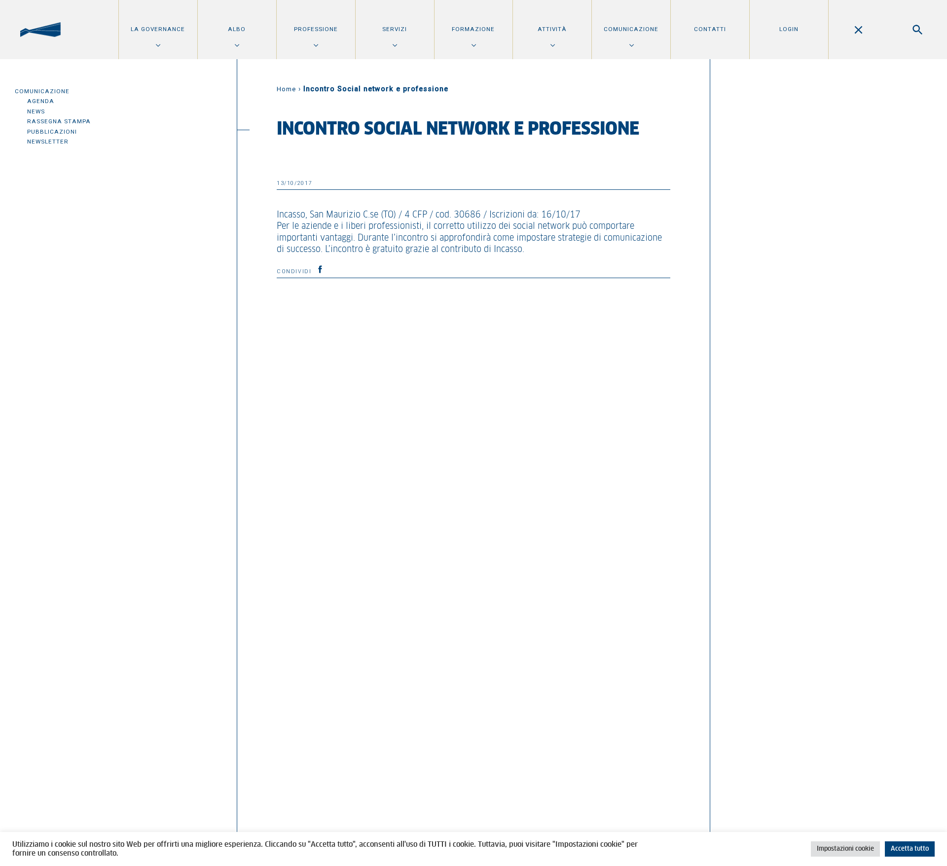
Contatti (710, 29)
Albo (237, 29)
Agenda (40, 101)
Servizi (394, 29)
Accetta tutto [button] (910, 849)
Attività (552, 29)
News (36, 111)
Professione (316, 29)
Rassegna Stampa (59, 121)
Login (789, 29)
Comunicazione (631, 29)
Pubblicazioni (52, 131)
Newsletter (48, 141)
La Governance (158, 29)
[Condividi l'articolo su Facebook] (320, 269)
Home (286, 89)
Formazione (473, 29)
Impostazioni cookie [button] (845, 849)
